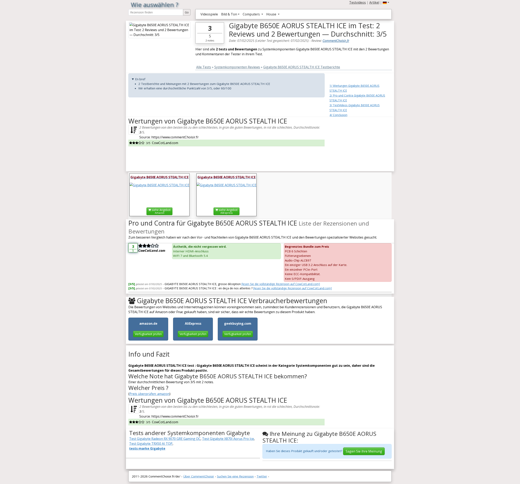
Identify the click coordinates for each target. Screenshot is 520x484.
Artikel (374, 2)
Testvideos (357, 2)
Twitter (262, 476)
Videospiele (209, 14)
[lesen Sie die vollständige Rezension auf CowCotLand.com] (281, 284)
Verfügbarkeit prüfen (148, 334)
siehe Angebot (161, 211)
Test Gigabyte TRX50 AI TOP (150, 443)
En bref (140, 79)
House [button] (271, 14)
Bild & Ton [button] (229, 14)
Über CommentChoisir (198, 476)
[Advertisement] (360, 142)
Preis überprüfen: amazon (149, 394)
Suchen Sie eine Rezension (235, 476)
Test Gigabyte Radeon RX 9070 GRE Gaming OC (164, 438)
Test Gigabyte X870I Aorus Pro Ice (228, 438)
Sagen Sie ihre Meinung (364, 451)
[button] (386, 2)
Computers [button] (252, 14)
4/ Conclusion (338, 115)
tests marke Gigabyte (147, 448)
